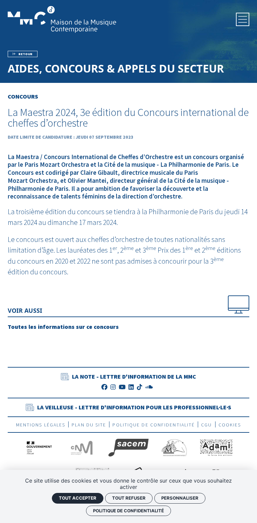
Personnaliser (179, 498)
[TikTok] (139, 387)
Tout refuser (129, 498)
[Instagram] (113, 387)
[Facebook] (104, 387)
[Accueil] (62, 18)
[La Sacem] (128, 447)
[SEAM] (174, 447)
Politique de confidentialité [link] (128, 510)
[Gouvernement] (39, 447)
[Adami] (216, 447)
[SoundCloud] (149, 387)
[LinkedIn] (131, 387)
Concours (23, 96)
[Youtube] (122, 387)
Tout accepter (77, 498)
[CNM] (81, 447)
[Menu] (242, 19)
